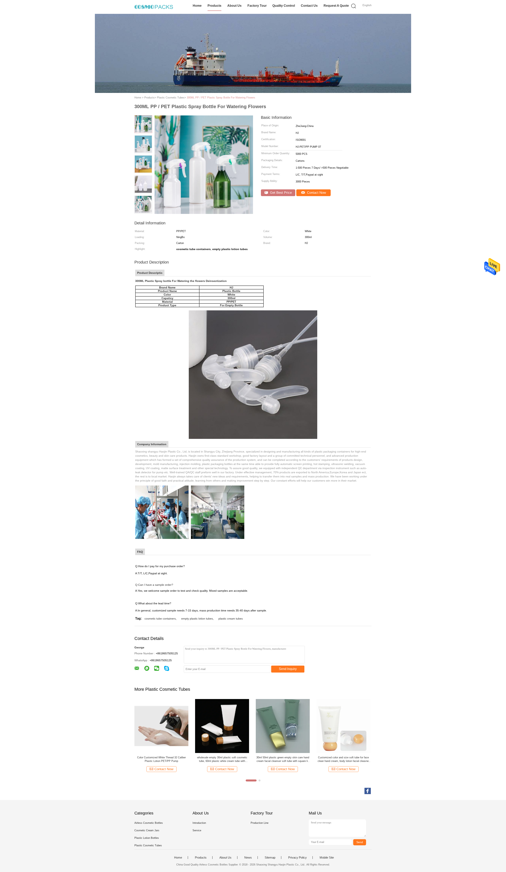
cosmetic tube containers (160, 618)
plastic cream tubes (230, 618)
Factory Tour (257, 5)
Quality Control (283, 5)
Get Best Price (280, 193)
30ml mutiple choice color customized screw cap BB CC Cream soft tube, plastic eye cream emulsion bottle (222, 759)
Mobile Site (327, 857)
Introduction (199, 822)
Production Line (259, 822)
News (248, 857)
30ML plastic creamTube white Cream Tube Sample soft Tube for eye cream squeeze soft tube (283, 759)
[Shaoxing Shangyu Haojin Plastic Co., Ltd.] (153, 7)
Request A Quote (336, 5)
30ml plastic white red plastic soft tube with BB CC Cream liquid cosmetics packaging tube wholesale (161, 759)
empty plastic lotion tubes (197, 618)
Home (197, 5)
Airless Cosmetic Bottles (148, 822)
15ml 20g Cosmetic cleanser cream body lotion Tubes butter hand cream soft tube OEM (343, 759)
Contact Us (309, 5)
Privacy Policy (297, 857)
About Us (234, 5)
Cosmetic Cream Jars (146, 830)
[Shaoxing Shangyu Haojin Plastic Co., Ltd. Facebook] (367, 791)
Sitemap (270, 857)
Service (197, 830)
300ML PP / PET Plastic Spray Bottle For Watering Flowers (221, 97)
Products (214, 5)
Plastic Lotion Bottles (146, 837)
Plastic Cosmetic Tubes (148, 845)
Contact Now (316, 193)
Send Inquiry (288, 669)
